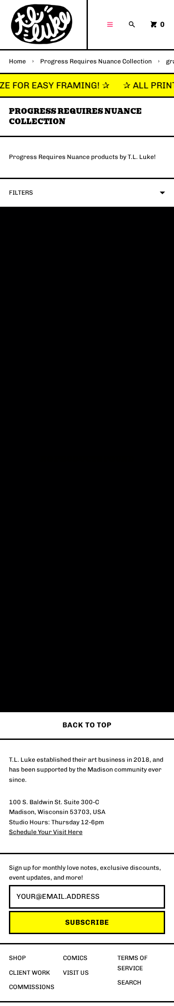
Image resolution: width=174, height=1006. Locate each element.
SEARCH (129, 982)
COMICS (75, 958)
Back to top (87, 725)
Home (17, 61)
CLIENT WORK (29, 973)
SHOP (17, 958)
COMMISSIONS (31, 987)
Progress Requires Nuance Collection (96, 61)
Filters (21, 192)
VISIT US (76, 973)
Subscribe (87, 922)
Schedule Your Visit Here (46, 832)
